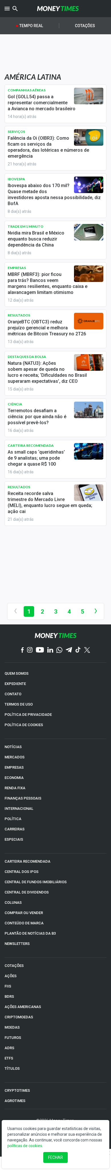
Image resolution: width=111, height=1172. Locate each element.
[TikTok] (78, 650)
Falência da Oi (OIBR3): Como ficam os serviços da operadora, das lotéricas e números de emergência (48, 147)
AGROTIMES (15, 1101)
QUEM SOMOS (16, 673)
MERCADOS (14, 757)
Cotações (85, 25)
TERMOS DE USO (19, 704)
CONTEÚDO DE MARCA (24, 923)
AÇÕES (11, 976)
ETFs (9, 1058)
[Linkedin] (50, 650)
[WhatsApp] (59, 650)
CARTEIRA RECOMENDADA (27, 861)
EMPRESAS (14, 767)
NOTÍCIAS (13, 747)
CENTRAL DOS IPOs (21, 872)
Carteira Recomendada (31, 445)
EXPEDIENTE (15, 684)
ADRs (9, 1048)
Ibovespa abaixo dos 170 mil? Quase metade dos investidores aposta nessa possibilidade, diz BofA (54, 194)
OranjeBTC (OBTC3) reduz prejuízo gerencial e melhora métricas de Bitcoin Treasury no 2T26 (47, 327)
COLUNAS (13, 902)
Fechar (55, 1157)
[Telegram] (68, 650)
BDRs (9, 996)
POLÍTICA (13, 819)
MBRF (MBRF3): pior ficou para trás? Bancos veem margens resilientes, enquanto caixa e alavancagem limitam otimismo (47, 283)
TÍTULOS (12, 1068)
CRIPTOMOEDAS (19, 1017)
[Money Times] (57, 8)
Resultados (19, 315)
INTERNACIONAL (19, 808)
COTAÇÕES (14, 965)
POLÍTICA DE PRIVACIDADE (28, 714)
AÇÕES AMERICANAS (23, 1007)
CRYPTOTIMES (17, 1090)
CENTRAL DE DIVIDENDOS (27, 892)
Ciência (15, 404)
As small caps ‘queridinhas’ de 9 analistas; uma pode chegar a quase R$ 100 (36, 458)
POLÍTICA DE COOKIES (24, 725)
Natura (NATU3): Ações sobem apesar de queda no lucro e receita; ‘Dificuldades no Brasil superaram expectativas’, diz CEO (47, 372)
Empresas (17, 268)
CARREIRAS (14, 829)
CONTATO (13, 694)
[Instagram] (30, 650)
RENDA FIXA (15, 788)
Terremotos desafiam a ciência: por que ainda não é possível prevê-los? (37, 416)
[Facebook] (22, 650)
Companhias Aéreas (27, 90)
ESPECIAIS (14, 839)
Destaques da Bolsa (27, 356)
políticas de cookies (24, 1145)
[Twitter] (87, 650)
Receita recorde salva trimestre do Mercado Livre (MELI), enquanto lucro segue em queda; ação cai (50, 502)
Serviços (16, 131)
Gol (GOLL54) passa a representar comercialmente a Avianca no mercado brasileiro (41, 102)
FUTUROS (13, 1037)
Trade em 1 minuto (25, 226)
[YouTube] (40, 650)
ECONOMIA (14, 778)
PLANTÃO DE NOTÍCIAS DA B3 (30, 933)
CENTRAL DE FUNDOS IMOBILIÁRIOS (36, 882)
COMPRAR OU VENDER (24, 913)
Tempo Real (31, 25)
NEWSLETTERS (17, 943)
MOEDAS (12, 1027)
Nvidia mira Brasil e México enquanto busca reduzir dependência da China (36, 239)
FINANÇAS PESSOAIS (23, 798)
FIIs (8, 986)
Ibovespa (16, 179)
